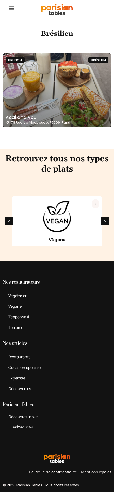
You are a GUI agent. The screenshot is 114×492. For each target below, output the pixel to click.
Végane (15, 306)
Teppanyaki (18, 316)
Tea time (15, 327)
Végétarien (18, 295)
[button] (11, 8)
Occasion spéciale (24, 367)
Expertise (16, 378)
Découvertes (19, 388)
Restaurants (19, 356)
